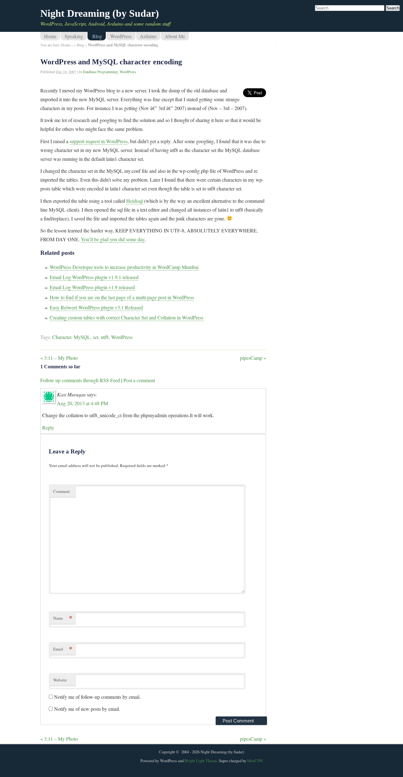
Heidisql (134, 200)
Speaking (74, 36)
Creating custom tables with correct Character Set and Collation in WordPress (126, 317)
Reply (48, 427)
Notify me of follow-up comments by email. (97, 696)
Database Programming (100, 71)
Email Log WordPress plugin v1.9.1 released (94, 277)
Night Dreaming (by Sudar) (99, 13)
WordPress (121, 36)
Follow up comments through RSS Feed (80, 380)
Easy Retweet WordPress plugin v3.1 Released (96, 307)
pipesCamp (253, 357)
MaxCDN (255, 760)
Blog (97, 36)
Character (61, 337)
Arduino (148, 36)
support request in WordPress (99, 141)
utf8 (105, 337)
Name (62, 618)
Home (50, 36)
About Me (175, 36)
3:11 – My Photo (59, 357)
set (95, 337)
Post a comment (139, 380)
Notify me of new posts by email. (87, 708)
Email (62, 649)
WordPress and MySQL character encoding (111, 62)
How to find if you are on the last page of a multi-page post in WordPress (122, 297)
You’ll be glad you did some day (113, 239)
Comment (61, 491)
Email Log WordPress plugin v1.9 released (92, 287)
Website (60, 680)
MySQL (82, 337)
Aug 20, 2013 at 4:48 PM (82, 403)
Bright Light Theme (200, 760)
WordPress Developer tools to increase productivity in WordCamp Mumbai (124, 267)
